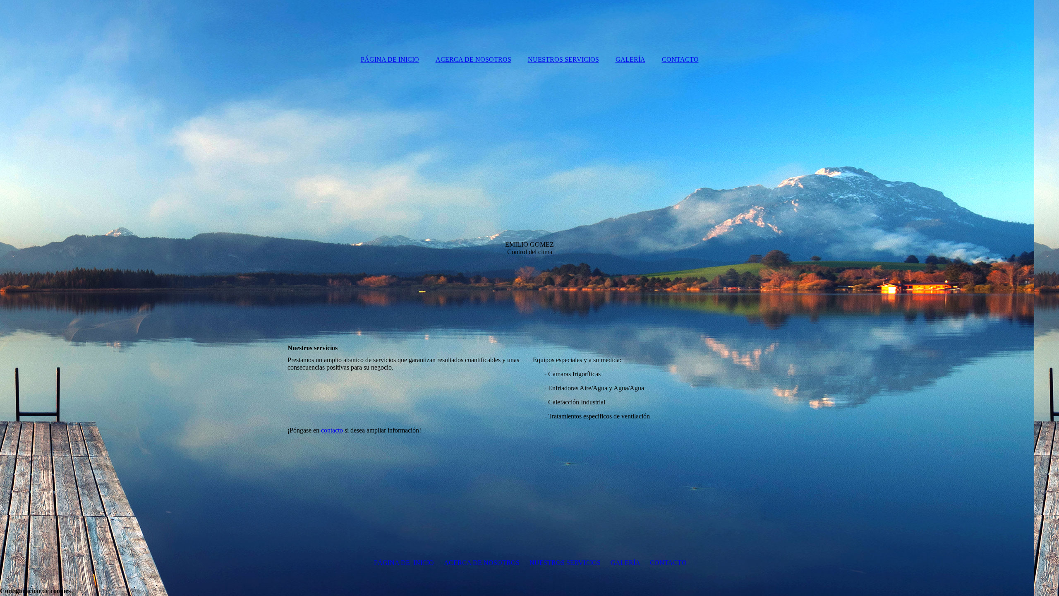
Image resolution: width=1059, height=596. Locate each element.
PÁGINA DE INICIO (390, 59)
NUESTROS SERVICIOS (563, 59)
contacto (332, 430)
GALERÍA (630, 59)
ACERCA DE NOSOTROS (473, 59)
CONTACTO (680, 59)
